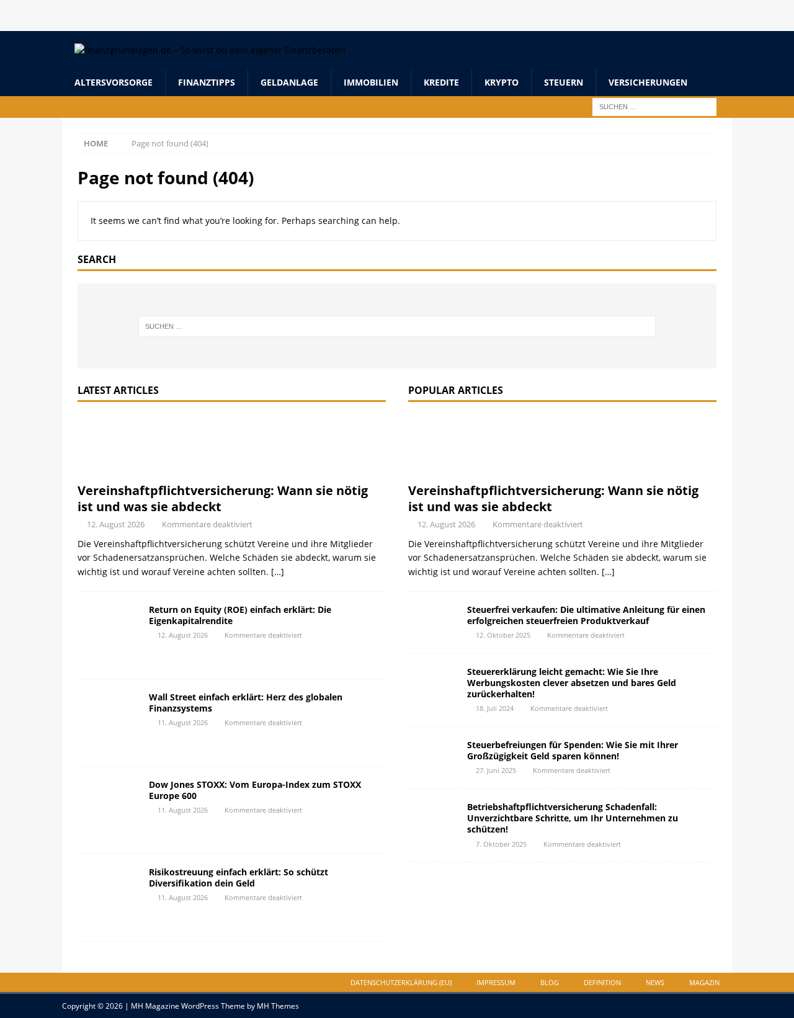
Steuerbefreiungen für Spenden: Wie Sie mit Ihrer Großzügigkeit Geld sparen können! (572, 750)
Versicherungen (648, 82)
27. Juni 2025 (496, 770)
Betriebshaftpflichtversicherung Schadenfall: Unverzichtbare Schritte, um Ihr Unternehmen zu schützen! (572, 818)
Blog (549, 982)
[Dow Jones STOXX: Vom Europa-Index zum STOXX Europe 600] (109, 810)
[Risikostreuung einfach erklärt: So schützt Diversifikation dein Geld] (109, 898)
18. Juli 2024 (495, 708)
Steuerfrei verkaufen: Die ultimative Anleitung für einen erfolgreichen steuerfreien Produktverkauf (586, 615)
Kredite (441, 82)
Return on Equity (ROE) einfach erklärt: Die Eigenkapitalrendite (240, 615)
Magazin (704, 982)
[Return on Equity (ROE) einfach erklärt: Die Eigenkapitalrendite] (109, 635)
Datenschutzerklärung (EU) (401, 982)
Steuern (563, 82)
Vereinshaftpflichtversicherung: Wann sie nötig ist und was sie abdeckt (223, 498)
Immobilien (371, 82)
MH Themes (278, 1006)
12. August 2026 (116, 524)
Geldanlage (289, 82)
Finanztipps (206, 82)
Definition (602, 982)
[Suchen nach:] (654, 106)
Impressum (495, 982)
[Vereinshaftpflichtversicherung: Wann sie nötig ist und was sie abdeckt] (232, 445)
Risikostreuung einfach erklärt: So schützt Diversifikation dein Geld (238, 877)
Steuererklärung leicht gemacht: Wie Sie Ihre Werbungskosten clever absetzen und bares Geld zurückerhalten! (571, 683)
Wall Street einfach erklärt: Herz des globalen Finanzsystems (245, 702)
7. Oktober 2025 (501, 844)
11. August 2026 (183, 722)
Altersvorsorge (113, 82)
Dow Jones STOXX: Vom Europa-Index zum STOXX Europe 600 (255, 790)
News (655, 982)
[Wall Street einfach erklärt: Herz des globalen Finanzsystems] (109, 723)
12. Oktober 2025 (503, 635)
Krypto (501, 82)
